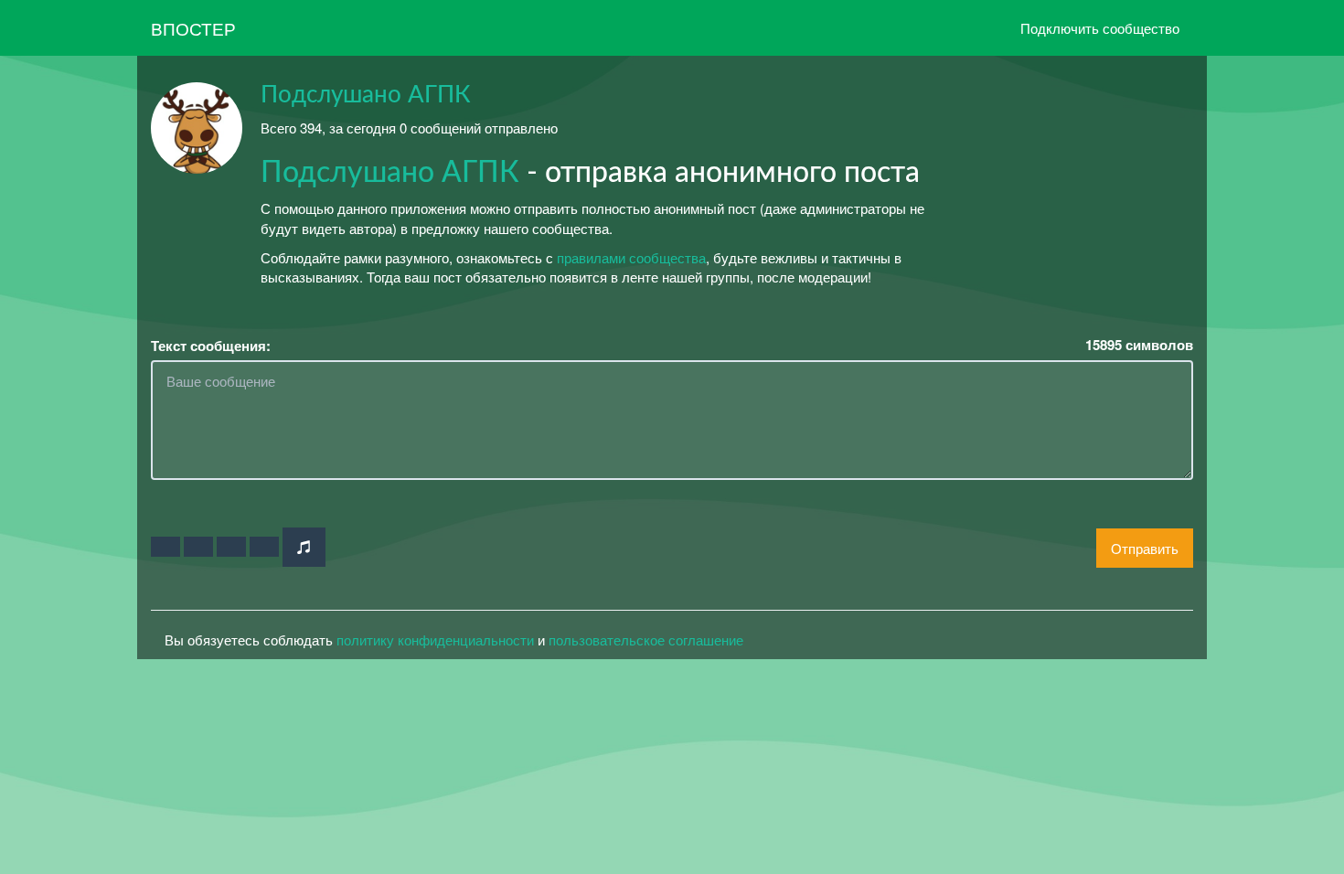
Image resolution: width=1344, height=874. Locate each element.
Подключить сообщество (1099, 27)
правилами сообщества (631, 257)
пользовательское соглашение (646, 639)
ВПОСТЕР (193, 28)
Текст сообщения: (211, 346)
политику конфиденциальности (435, 639)
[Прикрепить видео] (198, 547)
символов (1139, 345)
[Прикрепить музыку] (304, 547)
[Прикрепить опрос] (231, 547)
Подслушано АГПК (366, 95)
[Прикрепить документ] (264, 547)
